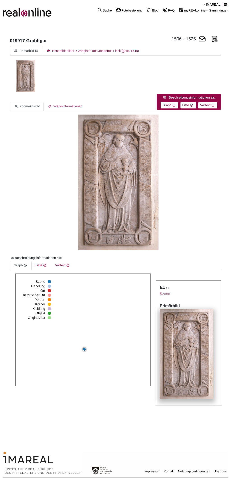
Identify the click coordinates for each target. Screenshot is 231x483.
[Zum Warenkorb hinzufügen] (202, 39)
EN (226, 4)
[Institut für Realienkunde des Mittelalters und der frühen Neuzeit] (42, 463)
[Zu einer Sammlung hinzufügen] (214, 39)
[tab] (26, 51)
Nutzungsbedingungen (194, 471)
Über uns (220, 471)
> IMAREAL (211, 4)
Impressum (152, 471)
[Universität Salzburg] (102, 470)
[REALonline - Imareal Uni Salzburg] (38, 10)
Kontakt (169, 471)
